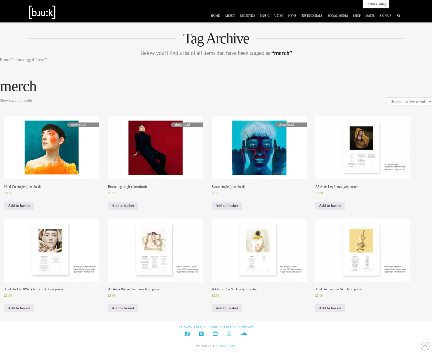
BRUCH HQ (227, 345)
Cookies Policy (222, 327)
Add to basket (19, 206)
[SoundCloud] (243, 334)
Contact (246, 327)
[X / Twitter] (201, 334)
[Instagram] (229, 334)
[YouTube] (215, 334)
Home (4, 60)
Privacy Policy (192, 327)
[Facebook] (187, 334)
